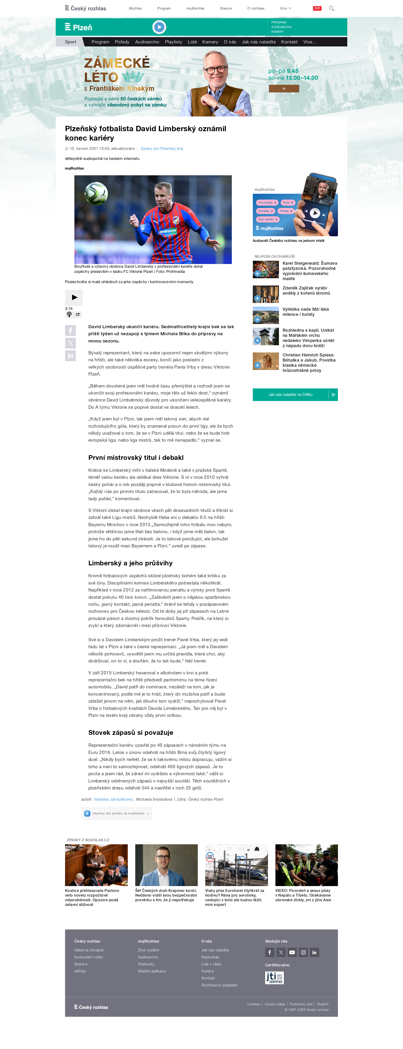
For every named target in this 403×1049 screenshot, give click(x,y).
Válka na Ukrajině (89, 950)
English (323, 1004)
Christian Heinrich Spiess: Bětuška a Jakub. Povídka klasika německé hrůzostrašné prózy (309, 362)
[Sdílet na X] (70, 343)
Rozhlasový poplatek (219, 985)
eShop (80, 971)
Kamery (277, 31)
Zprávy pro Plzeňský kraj (162, 148)
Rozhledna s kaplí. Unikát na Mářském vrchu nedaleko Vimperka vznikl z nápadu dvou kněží (308, 338)
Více (310, 41)
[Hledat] (331, 8)
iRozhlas (135, 8)
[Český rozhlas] (85, 8)
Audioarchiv (281, 27)
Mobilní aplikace (152, 971)
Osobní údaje (275, 1004)
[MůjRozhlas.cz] (74, 169)
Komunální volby (88, 957)
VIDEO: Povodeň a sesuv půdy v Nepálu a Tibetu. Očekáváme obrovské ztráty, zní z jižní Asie (303, 895)
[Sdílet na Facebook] (70, 330)
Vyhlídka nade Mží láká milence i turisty (306, 312)
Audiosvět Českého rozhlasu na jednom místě (288, 241)
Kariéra (208, 971)
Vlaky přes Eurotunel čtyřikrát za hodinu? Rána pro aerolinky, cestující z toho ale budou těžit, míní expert (234, 897)
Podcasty (146, 964)
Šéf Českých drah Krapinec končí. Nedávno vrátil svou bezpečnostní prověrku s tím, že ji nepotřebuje (166, 895)
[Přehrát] (74, 298)
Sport (70, 41)
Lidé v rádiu (212, 964)
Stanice (226, 8)
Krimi (286, 202)
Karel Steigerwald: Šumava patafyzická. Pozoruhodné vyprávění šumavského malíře (310, 271)
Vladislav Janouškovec (113, 799)
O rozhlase (255, 8)
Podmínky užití (301, 1004)
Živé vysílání (266, 219)
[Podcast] (69, 314)
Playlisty (173, 41)
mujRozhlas (196, 8)
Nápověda (210, 957)
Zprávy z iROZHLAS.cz (88, 840)
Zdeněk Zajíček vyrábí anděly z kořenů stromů (306, 290)
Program (164, 8)
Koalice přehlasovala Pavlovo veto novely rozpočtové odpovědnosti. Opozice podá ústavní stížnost (92, 897)
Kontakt (289, 41)
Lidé (192, 41)
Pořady (122, 41)
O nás (230, 41)
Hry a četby (265, 202)
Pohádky (263, 211)
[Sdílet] (77, 314)
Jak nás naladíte (259, 41)
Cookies (253, 1004)
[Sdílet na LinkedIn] (70, 355)
